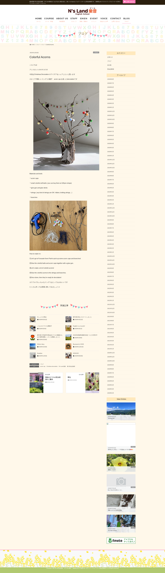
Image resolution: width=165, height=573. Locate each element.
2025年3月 (110, 147)
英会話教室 (110, 69)
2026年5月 (110, 91)
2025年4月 (110, 143)
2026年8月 (110, 79)
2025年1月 (110, 155)
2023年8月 (110, 224)
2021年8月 (110, 320)
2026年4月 (110, 95)
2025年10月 (111, 119)
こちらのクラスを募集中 (44, 326)
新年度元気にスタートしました (82, 317)
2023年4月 (110, 240)
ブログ (96, 52)
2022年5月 (110, 284)
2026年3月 (110, 99)
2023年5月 (110, 236)
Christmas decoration (52, 366)
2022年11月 (110, 260)
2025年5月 (110, 139)
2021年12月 (111, 304)
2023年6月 (110, 232)
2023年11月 (110, 212)
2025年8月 (110, 127)
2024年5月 (110, 188)
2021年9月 (110, 316)
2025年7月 (110, 131)
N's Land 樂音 (62, 366)
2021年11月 (110, 308)
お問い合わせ (130, 1)
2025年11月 (110, 115)
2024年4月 (110, 192)
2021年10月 (111, 312)
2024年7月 (110, 179)
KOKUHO (76, 353)
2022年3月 (110, 292)
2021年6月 (110, 328)
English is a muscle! (79, 326)
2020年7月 (110, 373)
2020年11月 (110, 357)
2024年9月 (110, 171)
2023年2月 (110, 248)
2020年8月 (110, 369)
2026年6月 (110, 87)
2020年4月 (110, 385)
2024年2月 (110, 200)
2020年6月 (110, 377)
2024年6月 (110, 183)
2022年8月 (110, 272)
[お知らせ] (36, 378)
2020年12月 (111, 353)
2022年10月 (111, 264)
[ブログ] (92, 382)
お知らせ (110, 57)
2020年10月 (111, 361)
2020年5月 (110, 381)
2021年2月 (110, 344)
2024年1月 (110, 204)
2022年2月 (110, 296)
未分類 (109, 65)
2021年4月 (110, 336)
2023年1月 (110, 252)
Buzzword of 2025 (78, 344)
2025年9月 (110, 123)
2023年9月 (110, 220)
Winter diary (40, 344)
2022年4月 (110, 288)
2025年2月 (110, 151)
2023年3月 (110, 244)
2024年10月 (111, 167)
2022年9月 (110, 268)
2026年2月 (110, 103)
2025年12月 (111, 111)
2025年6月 (110, 135)
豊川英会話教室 (71, 366)
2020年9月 (110, 365)
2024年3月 (110, 196)
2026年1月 (110, 107)
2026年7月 (110, 83)
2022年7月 (110, 276)
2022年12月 (111, 256)
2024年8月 (110, 175)
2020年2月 (110, 393)
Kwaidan (39, 353)
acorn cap (42, 366)
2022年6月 (110, 280)
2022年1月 (110, 300)
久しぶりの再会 (42, 317)
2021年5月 (110, 332)
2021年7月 (110, 324)
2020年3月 (110, 389)
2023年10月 (111, 216)
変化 (69, 377)
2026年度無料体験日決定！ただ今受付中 (85, 335)
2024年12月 (111, 159)
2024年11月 (110, 163)
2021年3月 (110, 340)
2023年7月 (110, 228)
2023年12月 (111, 208)
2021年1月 (110, 348)
